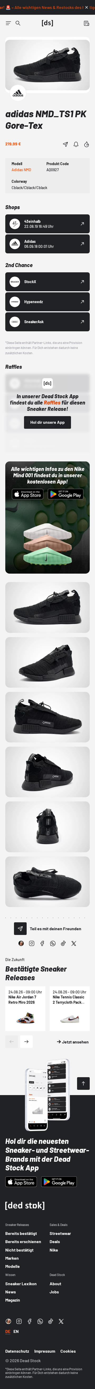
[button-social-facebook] (42, 943)
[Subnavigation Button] (8, 23)
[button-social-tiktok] (63, 943)
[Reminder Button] (76, 144)
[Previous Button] (11, 1041)
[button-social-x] (74, 943)
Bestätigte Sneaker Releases (36, 973)
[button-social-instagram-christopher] (21, 943)
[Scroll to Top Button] (83, 1083)
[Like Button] (86, 144)
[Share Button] (65, 144)
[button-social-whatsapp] (53, 943)
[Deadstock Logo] (47, 23)
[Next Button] (26, 1041)
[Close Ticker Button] (86, 7)
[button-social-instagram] (31, 943)
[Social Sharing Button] (20, 928)
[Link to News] (18, 23)
